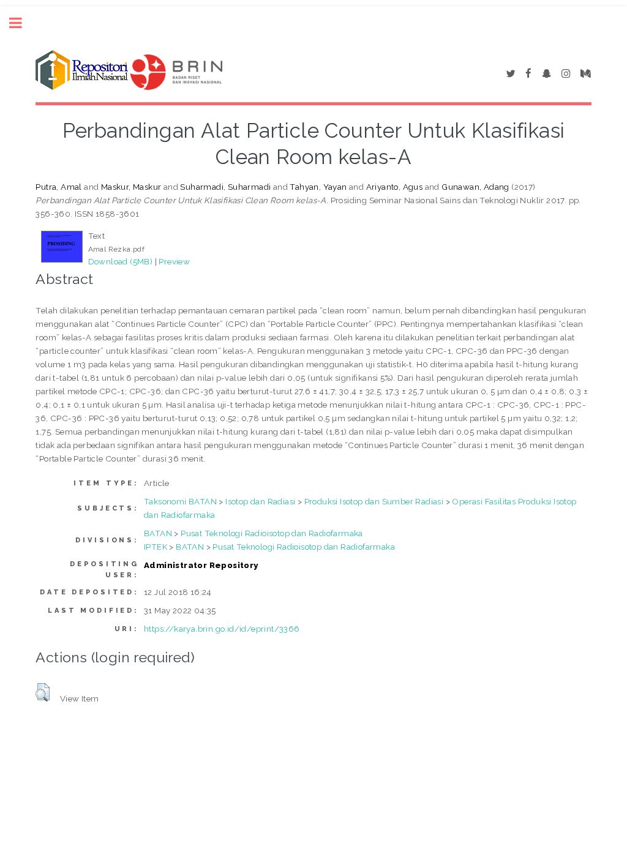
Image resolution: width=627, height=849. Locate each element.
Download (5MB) (120, 261)
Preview (174, 261)
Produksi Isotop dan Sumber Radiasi (374, 501)
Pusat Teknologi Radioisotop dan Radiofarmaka (272, 533)
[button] (43, 692)
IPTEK (155, 547)
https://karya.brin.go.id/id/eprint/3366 (222, 629)
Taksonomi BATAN (180, 501)
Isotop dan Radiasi (260, 501)
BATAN (158, 533)
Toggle (22, 23)
